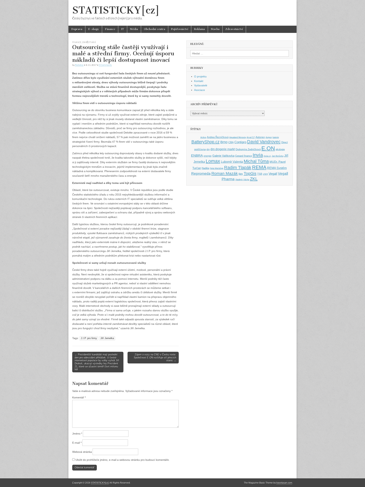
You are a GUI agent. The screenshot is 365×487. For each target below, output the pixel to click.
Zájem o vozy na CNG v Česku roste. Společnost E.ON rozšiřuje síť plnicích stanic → (155, 357)
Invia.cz (267, 156)
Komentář (79, 397)
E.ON (268, 148)
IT (122, 29)
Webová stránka (82, 451)
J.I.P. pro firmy (89, 338)
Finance (110, 29)
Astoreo (260, 137)
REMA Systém (277, 168)
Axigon (269, 137)
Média (134, 29)
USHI (265, 174)
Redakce (79, 65)
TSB (259, 173)
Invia (258, 155)
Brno (224, 142)
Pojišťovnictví (179, 29)
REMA (259, 167)
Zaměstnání (89, 42)
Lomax (213, 161)
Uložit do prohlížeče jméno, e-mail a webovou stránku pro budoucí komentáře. (122, 459)
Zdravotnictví (234, 29)
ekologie (280, 149)
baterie (276, 137)
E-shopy (93, 29)
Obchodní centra (154, 29)
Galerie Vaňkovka (223, 155)
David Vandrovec (264, 141)
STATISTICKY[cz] (115, 10)
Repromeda (201, 174)
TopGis (250, 173)
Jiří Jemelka (107, 338)
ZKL (254, 178)
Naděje (205, 168)
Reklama (199, 29)
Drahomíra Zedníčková (248, 149)
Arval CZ (251, 137)
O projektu (200, 76)
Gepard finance (243, 155)
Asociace (199, 89)
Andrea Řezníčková (218, 137)
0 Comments (105, 65)
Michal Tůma (256, 161)
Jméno (77, 433)
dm (208, 149)
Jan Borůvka (277, 156)
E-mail (77, 442)
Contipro (240, 142)
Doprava (76, 29)
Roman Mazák (224, 173)
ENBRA (197, 155)
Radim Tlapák (237, 167)
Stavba (215, 29)
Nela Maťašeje (216, 168)
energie (208, 156)
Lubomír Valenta (232, 161)
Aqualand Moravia (237, 137)
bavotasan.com (284, 482)
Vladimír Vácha (242, 179)
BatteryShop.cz (205, 141)
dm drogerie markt (222, 149)
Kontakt (198, 81)
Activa (203, 137)
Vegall (273, 174)
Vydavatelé (200, 85)
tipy (241, 173)
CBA (231, 142)
